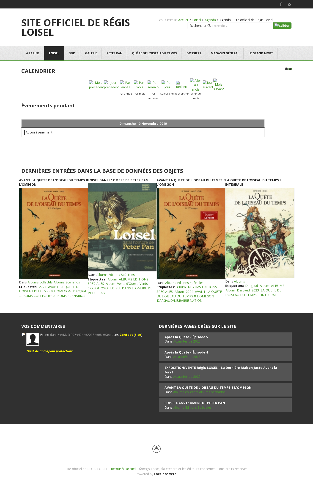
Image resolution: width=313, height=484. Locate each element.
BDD (72, 53)
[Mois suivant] (218, 84)
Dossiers (194, 53)
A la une (32, 53)
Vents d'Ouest (127, 283)
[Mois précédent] (96, 84)
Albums (239, 281)
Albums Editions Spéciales (115, 274)
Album (112, 279)
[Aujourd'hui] (167, 84)
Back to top (156, 449)
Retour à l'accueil (123, 469)
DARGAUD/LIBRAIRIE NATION (179, 300)
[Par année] (126, 84)
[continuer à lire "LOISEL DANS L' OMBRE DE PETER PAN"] (122, 227)
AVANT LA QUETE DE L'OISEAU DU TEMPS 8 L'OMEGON (49, 289)
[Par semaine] (153, 84)
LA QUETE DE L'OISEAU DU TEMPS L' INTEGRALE (253, 292)
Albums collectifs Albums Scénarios (54, 282)
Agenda (210, 20)
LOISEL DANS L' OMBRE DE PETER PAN (118, 180)
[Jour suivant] (208, 84)
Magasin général (225, 53)
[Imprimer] (286, 69)
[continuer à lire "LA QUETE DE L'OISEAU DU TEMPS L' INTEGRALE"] (259, 233)
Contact (126, 334)
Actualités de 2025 (186, 341)
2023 (255, 290)
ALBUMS (277, 285)
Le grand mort (261, 53)
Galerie (91, 53)
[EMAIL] (290, 69)
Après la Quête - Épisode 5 (186, 337)
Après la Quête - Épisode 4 (186, 352)
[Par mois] (139, 84)
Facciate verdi (165, 474)
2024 (42, 287)
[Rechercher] (181, 84)
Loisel (196, 20)
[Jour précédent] (111, 84)
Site (138, 334)
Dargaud (79, 291)
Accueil (183, 20)
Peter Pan (114, 53)
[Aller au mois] (196, 84)
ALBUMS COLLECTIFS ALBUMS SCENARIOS (52, 296)
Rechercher (198, 25)
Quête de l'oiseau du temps (154, 53)
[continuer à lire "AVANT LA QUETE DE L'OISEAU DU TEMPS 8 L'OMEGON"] (53, 233)
